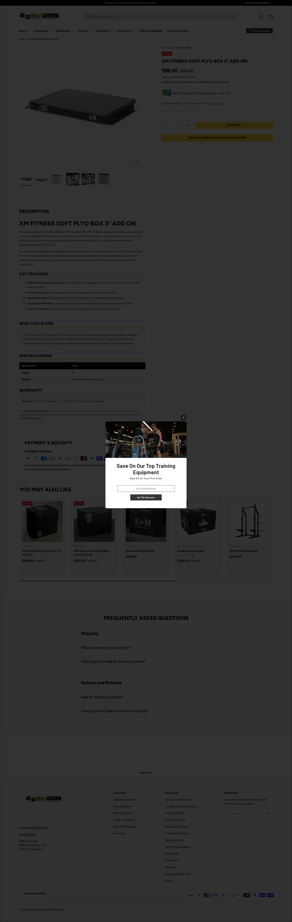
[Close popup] (184, 418)
